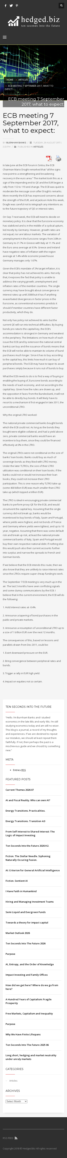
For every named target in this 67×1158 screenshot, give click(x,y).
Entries (19, 770)
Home (10, 79)
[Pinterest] (17, 5)
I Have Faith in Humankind (21, 891)
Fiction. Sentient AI (17, 880)
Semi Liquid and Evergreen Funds (26, 912)
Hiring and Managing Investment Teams (30, 901)
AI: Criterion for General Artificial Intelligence (33, 870)
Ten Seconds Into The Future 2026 (25, 943)
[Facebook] (5, 5)
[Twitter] (11, 5)
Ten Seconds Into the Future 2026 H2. (27, 845)
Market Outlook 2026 (18, 933)
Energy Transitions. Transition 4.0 (25, 821)
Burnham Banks (16, 142)
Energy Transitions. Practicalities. (25, 810)
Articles (23, 79)
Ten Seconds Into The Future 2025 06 (27, 1045)
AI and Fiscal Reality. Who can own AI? (28, 800)
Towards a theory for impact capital (27, 922)
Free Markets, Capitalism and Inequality (29, 1013)
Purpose (10, 954)
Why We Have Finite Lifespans (23, 1034)
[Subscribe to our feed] (16, 1138)
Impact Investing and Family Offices (27, 974)
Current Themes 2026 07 (20, 789)
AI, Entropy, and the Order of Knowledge (30, 964)
